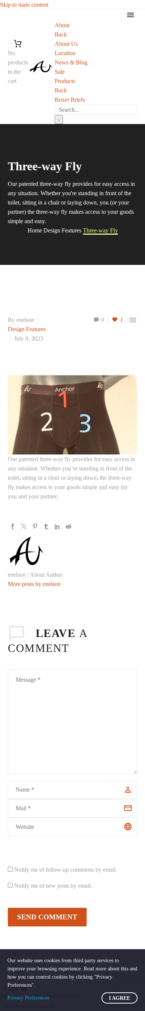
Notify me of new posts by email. (53, 885)
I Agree (119, 998)
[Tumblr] (46, 526)
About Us (66, 44)
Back (61, 34)
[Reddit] (68, 526)
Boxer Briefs (70, 99)
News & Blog (71, 62)
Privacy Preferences (28, 998)
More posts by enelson (34, 584)
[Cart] (18, 43)
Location (65, 53)
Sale (60, 72)
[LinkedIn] (57, 526)
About (62, 25)
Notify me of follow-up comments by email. (65, 869)
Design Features (27, 329)
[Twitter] (24, 526)
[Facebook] (13, 526)
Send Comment (47, 917)
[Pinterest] (35, 526)
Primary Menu (130, 14)
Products (65, 81)
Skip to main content (24, 4)
